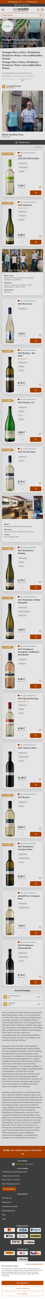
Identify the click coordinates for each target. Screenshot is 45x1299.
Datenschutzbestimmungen (34, 1264)
